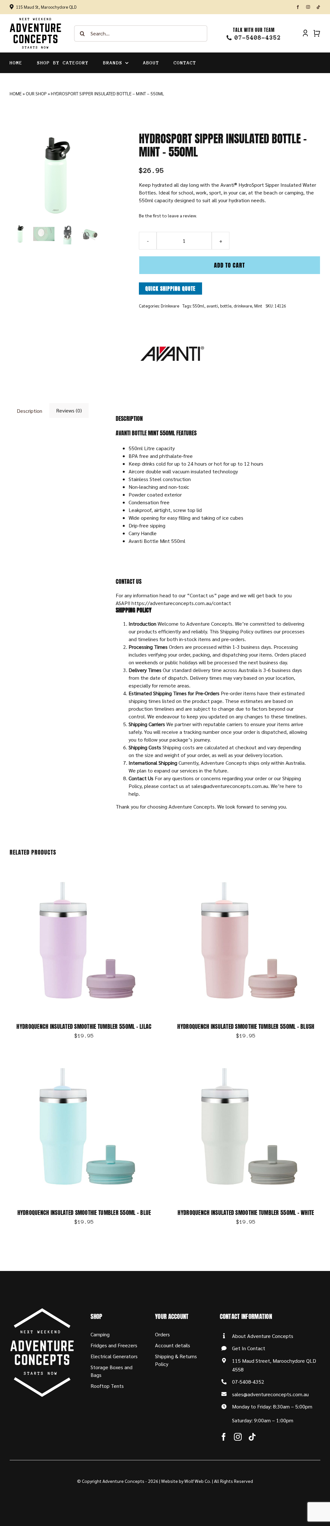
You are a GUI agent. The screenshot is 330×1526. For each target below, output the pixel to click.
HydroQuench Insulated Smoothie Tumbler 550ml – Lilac (83, 1026)
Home (16, 93)
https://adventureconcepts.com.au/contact (181, 603)
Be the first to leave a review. (168, 215)
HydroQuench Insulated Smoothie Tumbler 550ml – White (246, 1212)
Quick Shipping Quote (170, 288)
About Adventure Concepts (262, 1335)
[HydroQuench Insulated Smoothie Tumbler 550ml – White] (245, 1055)
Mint (258, 305)
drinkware (243, 305)
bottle (225, 305)
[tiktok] (318, 7)
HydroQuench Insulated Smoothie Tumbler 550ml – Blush (245, 1026)
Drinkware (170, 305)
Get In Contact (248, 1348)
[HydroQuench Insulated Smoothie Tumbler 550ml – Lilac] (84, 869)
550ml (198, 305)
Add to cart (229, 265)
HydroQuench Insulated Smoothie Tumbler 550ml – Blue (84, 1212)
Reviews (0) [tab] (69, 410)
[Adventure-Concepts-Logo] (35, 19)
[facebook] (298, 7)
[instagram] (308, 7)
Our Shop (36, 93)
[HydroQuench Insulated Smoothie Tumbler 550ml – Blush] (245, 869)
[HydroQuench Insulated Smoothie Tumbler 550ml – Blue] (84, 1055)
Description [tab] (29, 410)
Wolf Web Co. (197, 1481)
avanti (212, 305)
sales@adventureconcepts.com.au (270, 1394)
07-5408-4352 (248, 1381)
